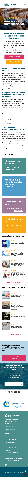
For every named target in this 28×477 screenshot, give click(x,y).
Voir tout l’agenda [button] (15, 334)
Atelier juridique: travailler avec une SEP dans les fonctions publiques (17, 307)
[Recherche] (21, 4)
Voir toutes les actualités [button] (13, 282)
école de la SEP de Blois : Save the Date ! (17, 296)
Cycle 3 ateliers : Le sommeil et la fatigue (17, 327)
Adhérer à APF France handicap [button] (12, 453)
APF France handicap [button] (14, 57)
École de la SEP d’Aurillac (18, 316)
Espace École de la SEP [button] (11, 439)
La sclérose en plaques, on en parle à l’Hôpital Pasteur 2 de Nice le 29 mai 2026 (17, 254)
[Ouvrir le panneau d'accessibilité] (25, 471)
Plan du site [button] (8, 450)
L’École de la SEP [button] (14, 62)
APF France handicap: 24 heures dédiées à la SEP (18, 242)
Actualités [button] (8, 436)
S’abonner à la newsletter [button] (15, 357)
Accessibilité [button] (9, 444)
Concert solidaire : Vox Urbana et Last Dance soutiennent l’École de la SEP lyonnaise (18, 274)
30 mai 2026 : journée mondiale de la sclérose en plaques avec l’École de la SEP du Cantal (17, 264)
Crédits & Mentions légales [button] (12, 447)
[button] (25, 4)
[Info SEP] (9, 4)
